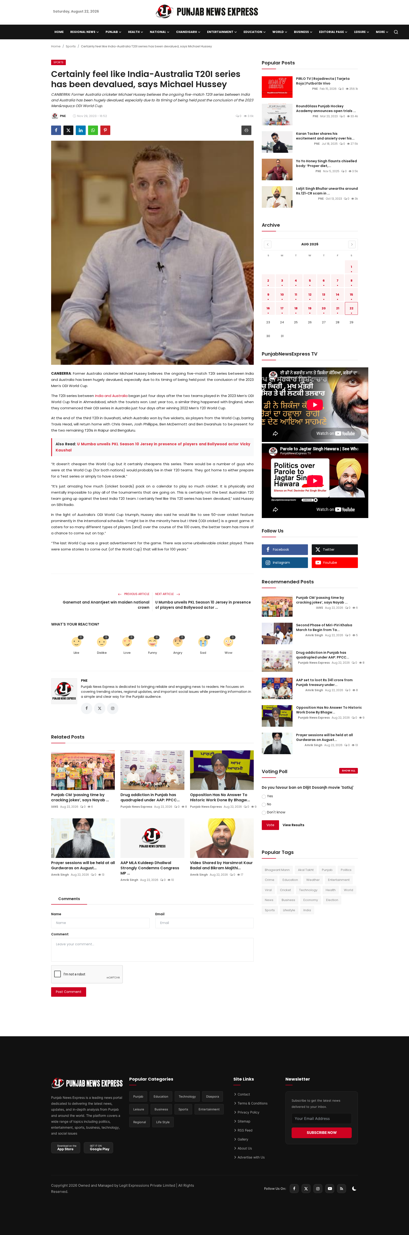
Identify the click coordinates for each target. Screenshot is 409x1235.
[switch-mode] (354, 1188)
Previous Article (136, 594)
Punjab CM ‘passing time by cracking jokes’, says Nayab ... (80, 797)
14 (337, 294)
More (380, 32)
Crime (269, 880)
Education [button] (253, 32)
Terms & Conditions (252, 1103)
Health (331, 890)
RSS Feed (245, 1130)
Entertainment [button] (220, 32)
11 (296, 294)
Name (56, 914)
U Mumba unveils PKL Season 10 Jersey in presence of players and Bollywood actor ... (203, 605)
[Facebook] (294, 1188)
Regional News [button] (82, 32)
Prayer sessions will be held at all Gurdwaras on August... (83, 865)
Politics (346, 870)
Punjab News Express (136, 807)
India (307, 910)
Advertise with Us (251, 1157)
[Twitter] (306, 1188)
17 (282, 308)
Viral (268, 890)
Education (290, 880)
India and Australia (111, 395)
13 (323, 294)
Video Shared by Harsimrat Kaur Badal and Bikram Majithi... (221, 865)
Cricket (285, 890)
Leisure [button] (360, 32)
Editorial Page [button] (331, 32)
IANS (54, 807)
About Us (244, 1148)
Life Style (163, 1122)
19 (309, 308)
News (269, 900)
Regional (139, 1122)
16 (268, 308)
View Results (293, 825)
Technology (308, 890)
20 (324, 308)
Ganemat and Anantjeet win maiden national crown (106, 605)
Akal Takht (306, 870)
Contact (243, 1094)
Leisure (138, 1109)
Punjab (327, 870)
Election (332, 900)
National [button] (158, 32)
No (269, 804)
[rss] (341, 1188)
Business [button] (301, 32)
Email (159, 914)
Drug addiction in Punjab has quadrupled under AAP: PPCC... (150, 797)
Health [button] (134, 32)
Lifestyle (289, 910)
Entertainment (339, 880)
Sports (71, 46)
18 (296, 308)
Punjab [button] (112, 32)
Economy (310, 900)
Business (288, 900)
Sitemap (243, 1121)
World (348, 890)
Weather (313, 880)
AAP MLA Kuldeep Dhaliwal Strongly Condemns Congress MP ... (149, 868)
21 (337, 308)
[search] (396, 32)
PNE (84, 680)
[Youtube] (329, 1188)
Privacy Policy (248, 1112)
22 (351, 308)
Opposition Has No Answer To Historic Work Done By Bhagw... (220, 797)
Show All (348, 770)
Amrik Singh (60, 875)
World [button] (278, 32)
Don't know (276, 812)
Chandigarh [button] (186, 32)
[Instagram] (317, 1188)
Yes (270, 796)
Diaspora (212, 1096)
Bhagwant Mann (277, 870)
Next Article (164, 594)
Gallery (242, 1139)
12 (309, 294)
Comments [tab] (69, 898)
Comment (60, 934)
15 (351, 294)
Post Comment (68, 991)
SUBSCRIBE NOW (322, 1132)
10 (282, 294)
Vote (270, 825)
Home (59, 32)
